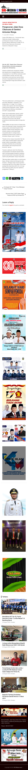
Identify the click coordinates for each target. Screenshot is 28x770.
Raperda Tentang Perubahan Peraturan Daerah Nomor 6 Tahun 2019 (13, 696)
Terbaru (5, 597)
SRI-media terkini (7, 24)
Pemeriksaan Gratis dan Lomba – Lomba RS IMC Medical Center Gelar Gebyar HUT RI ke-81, (13, 669)
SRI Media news (18, 767)
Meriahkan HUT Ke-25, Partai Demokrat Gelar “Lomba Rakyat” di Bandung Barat (13, 618)
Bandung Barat (7, 610)
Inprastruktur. (12, 22)
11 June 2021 (5, 35)
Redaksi (12, 35)
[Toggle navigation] (3, 16)
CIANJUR (4, 22)
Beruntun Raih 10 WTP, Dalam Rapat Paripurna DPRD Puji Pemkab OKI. (15, 194)
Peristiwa (14, 610)
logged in (11, 205)
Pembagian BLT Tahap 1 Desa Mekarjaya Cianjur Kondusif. (14, 187)
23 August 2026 (6, 622)
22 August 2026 (6, 647)
